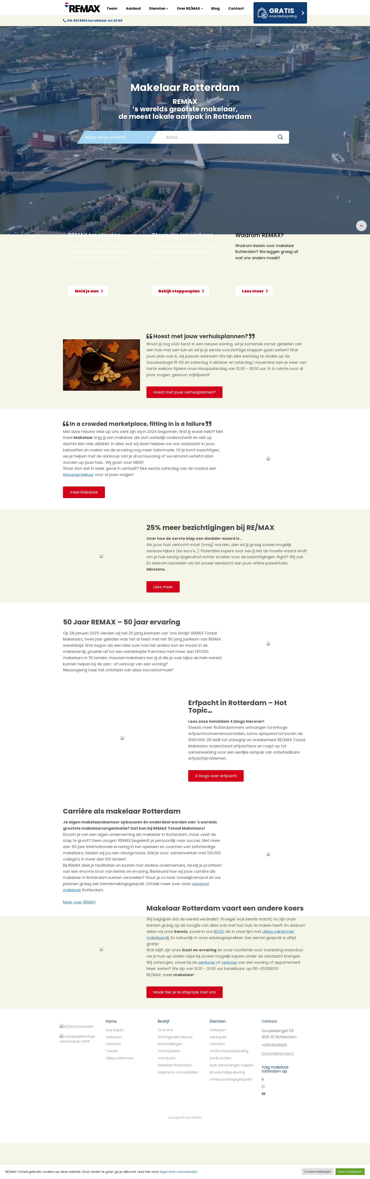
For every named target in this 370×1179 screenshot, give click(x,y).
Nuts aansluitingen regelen (232, 1065)
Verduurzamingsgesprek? (231, 1079)
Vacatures (166, 1058)
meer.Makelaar (84, 492)
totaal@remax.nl (278, 1053)
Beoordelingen (170, 1043)
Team (112, 8)
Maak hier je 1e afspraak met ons (184, 992)
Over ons (165, 1030)
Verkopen (114, 1037)
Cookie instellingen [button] (317, 1172)
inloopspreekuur (78, 474)
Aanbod (133, 8)
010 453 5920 (77, 20)
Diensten (157, 8)
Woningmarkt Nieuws (175, 1037)
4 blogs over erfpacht (216, 775)
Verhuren (113, 1043)
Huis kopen (115, 1030)
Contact (236, 8)
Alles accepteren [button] (350, 1172)
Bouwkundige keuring (227, 1072)
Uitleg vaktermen (120, 1058)
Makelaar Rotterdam (175, 1065)
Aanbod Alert (220, 1058)
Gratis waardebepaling (229, 1051)
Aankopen (218, 1037)
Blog (215, 8)
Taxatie (112, 1051)
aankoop (206, 962)
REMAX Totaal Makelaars (82, 7)
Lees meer (163, 587)
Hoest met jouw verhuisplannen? (184, 392)
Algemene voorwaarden (178, 1072)
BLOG (219, 931)
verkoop (229, 962)
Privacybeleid (169, 1051)
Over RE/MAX (189, 8)
